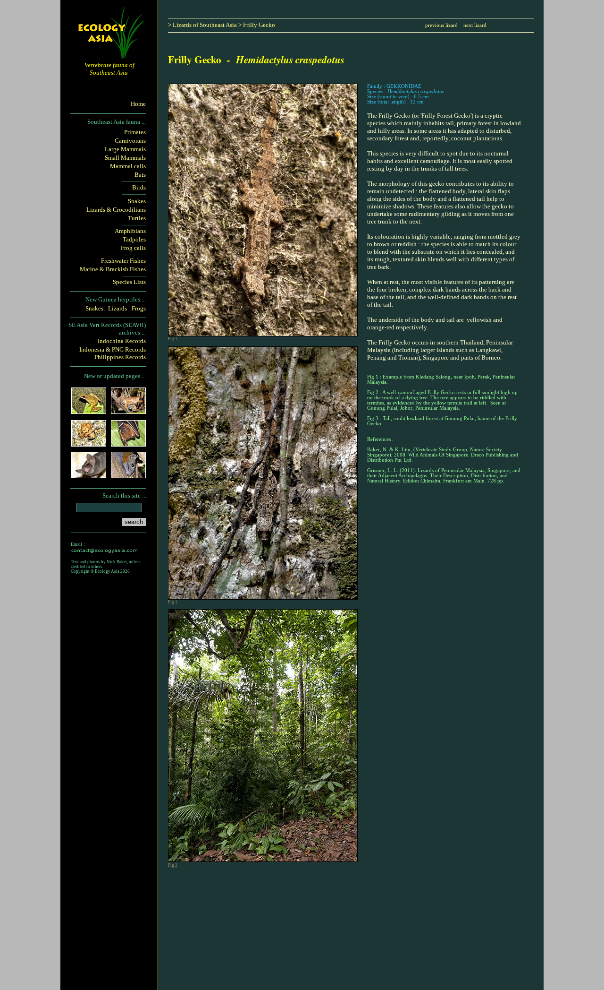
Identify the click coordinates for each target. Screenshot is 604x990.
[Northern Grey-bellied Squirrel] (128, 475)
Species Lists (129, 281)
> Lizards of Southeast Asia (202, 24)
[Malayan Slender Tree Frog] (128, 411)
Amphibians (130, 230)
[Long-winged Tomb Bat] (89, 475)
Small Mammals (125, 157)
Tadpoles (134, 239)
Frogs (139, 308)
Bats (140, 174)
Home (138, 103)
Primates (135, 132)
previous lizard (441, 25)
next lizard (475, 25)
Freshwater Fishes (123, 260)
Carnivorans (130, 140)
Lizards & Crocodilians (116, 209)
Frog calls (133, 247)
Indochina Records (122, 340)
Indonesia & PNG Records (112, 349)
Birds (139, 187)
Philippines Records (120, 357)
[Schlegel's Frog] (89, 411)
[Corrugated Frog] (89, 443)
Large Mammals (125, 149)
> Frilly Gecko (256, 24)
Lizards (117, 308)
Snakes (137, 201)
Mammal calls (128, 166)
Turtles (137, 218)
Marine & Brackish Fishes (113, 269)
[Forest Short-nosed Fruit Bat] (128, 443)
